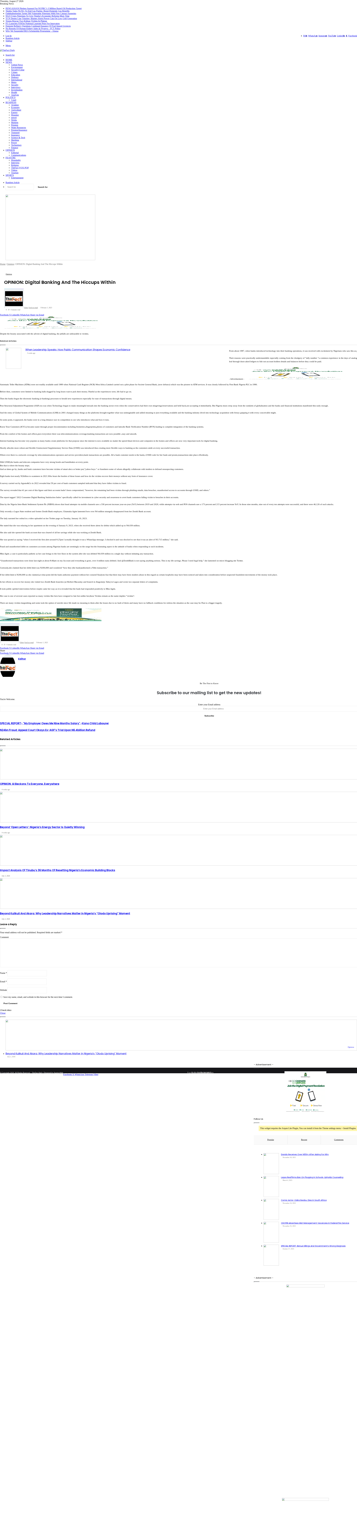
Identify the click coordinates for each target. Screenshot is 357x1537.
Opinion (10, 150)
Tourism (14, 173)
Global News (17, 65)
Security (14, 85)
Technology (16, 145)
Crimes (14, 72)
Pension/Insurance (19, 130)
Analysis (15, 95)
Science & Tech (18, 137)
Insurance (15, 135)
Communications (18, 155)
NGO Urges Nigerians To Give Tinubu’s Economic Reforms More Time (37, 16)
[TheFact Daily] (7, 50)
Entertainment (17, 178)
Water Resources (18, 127)
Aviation (15, 105)
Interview (15, 163)
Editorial (15, 152)
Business (11, 102)
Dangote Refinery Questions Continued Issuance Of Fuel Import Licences (38, 26)
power (14, 117)
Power (14, 142)
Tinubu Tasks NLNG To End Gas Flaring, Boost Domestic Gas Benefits (37, 11)
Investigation (16, 90)
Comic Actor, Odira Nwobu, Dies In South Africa (304, 1200)
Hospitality (16, 160)
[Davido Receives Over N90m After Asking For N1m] (271, 1163)
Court (13, 100)
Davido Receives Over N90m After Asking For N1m (305, 1154)
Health (14, 92)
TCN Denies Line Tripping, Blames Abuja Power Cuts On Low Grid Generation (41, 18)
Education (15, 75)
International (16, 80)
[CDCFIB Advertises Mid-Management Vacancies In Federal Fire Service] (271, 1232)
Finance (14, 147)
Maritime (15, 140)
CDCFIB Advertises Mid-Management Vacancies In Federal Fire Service (315, 1223)
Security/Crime (17, 70)
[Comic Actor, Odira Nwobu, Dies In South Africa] (271, 1209)
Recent (304, 1140)
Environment (17, 67)
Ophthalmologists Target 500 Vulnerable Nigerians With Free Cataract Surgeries (41, 13)
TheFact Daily (37, 1073)
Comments (338, 1140)
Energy (14, 112)
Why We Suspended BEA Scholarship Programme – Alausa (32, 31)
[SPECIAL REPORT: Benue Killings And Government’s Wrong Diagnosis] (271, 1255)
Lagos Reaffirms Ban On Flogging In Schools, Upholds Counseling (312, 1177)
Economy (15, 107)
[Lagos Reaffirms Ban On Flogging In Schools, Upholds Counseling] (271, 1186)
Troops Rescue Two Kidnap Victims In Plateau (26, 21)
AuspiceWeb (58, 1073)
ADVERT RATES (244, 1075)
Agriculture (16, 110)
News (9, 62)
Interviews (15, 87)
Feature (11, 157)
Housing (15, 115)
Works (14, 120)
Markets (14, 122)
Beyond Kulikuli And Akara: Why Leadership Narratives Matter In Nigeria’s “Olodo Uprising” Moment (66, 1053)
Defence (15, 77)
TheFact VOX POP (20, 168)
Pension (14, 125)
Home (9, 60)
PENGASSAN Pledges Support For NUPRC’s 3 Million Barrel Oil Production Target (44, 8)
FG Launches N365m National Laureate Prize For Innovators (33, 23)
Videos (14, 170)
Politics (10, 97)
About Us (230, 1075)
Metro (13, 82)
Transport (15, 132)
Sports (10, 175)
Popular (270, 1140)
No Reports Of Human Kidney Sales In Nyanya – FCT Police (33, 28)
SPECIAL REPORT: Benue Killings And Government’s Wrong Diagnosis (313, 1246)
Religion (15, 165)
